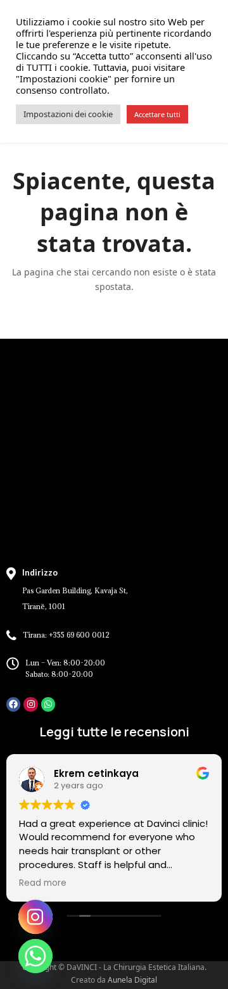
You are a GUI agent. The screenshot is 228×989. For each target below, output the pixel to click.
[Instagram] (30, 704)
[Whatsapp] (48, 704)
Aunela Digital (132, 979)
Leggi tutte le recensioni (114, 731)
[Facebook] (13, 704)
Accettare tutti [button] (157, 114)
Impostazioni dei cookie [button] (68, 114)
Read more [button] (42, 883)
